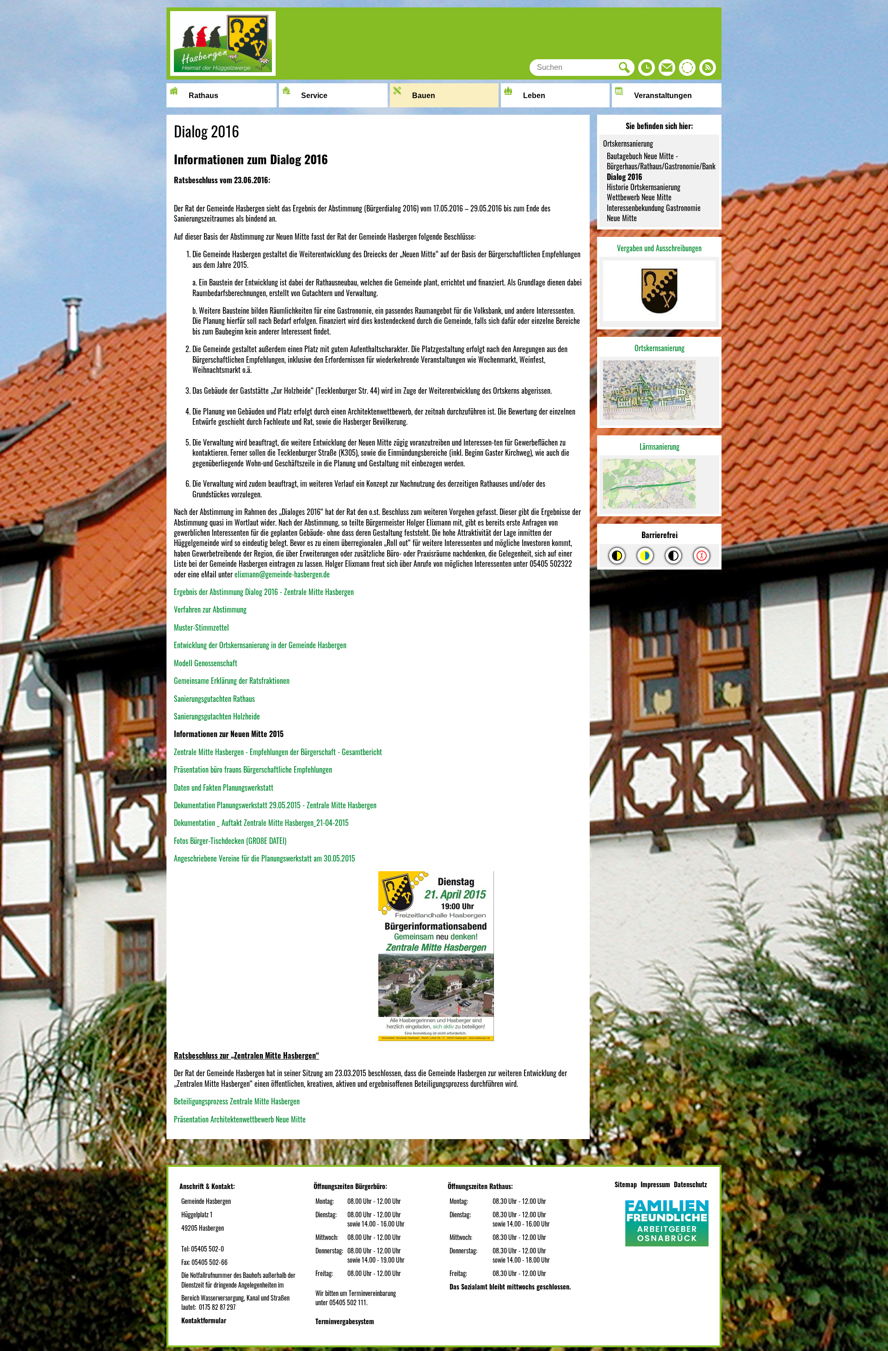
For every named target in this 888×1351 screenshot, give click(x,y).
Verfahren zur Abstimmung (210, 609)
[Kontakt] (666, 69)
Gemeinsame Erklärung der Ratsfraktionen (232, 680)
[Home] (223, 72)
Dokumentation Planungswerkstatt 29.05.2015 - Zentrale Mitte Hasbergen (275, 805)
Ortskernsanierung (659, 347)
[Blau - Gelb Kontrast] (645, 556)
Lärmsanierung (659, 446)
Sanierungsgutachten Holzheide (217, 716)
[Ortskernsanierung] (659, 390)
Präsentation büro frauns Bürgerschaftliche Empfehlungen (253, 769)
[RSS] (707, 69)
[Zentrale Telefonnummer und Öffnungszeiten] (646, 69)
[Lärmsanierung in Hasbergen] (659, 484)
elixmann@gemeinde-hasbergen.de (282, 574)
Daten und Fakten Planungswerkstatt (223, 787)
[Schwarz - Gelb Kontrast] (617, 556)
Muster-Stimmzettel (201, 627)
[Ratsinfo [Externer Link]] (687, 69)
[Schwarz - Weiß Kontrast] (673, 556)
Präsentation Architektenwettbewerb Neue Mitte (240, 1119)
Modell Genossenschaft (205, 663)
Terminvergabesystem (344, 1321)
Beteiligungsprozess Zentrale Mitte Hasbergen (237, 1101)
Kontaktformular (203, 1320)
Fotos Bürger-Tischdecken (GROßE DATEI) (230, 840)
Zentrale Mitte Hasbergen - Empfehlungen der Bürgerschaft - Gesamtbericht (278, 751)
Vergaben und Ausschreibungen (659, 248)
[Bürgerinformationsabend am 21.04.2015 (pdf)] (320, 1037)
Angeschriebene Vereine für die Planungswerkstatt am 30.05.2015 (264, 858)
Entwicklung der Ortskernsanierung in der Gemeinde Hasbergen (260, 645)
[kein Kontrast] (701, 556)
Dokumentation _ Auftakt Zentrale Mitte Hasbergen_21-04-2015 (261, 822)
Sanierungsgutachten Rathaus (214, 698)
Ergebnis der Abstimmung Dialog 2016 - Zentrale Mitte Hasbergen (264, 591)
